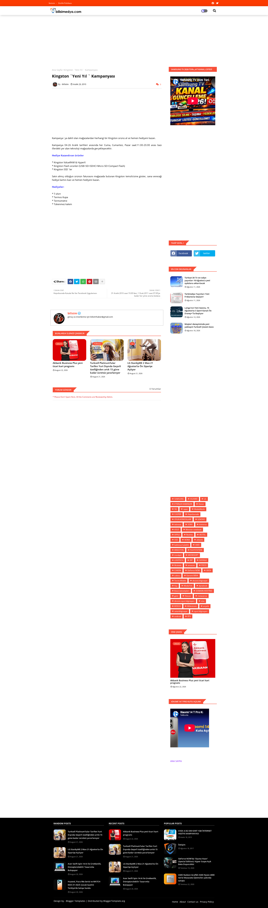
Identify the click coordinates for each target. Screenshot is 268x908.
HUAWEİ (193, 499)
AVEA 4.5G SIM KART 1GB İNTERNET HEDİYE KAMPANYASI (195, 832)
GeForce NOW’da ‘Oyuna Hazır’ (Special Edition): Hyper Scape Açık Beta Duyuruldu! (194, 861)
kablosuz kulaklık (181, 545)
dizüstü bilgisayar (200, 580)
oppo (185, 509)
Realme (189, 534)
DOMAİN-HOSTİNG (204, 590)
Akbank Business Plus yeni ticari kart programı (68, 364)
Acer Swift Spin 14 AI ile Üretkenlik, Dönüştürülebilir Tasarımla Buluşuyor (84, 867)
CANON (177, 570)
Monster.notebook (193, 529)
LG (205, 499)
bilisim (72, 313)
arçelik (206, 606)
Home (175, 901)
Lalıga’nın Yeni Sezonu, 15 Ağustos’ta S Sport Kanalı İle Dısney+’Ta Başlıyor (198, 310)
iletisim (52, 3)
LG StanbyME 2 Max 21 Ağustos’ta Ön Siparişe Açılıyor (140, 366)
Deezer (188, 596)
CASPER (177, 514)
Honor (201, 504)
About (183, 901)
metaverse (202, 596)
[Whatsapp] (83, 281)
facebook (183, 253)
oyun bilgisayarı (201, 611)
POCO (203, 565)
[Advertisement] (134, 39)
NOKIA (187, 539)
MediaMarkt (199, 509)
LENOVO (201, 519)
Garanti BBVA (192, 575)
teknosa (177, 524)
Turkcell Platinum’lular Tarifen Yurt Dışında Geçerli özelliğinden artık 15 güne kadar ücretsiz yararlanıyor (105, 367)
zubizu (177, 575)
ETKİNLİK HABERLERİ (183, 504)
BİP (191, 560)
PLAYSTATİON (196, 550)
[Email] (96, 281)
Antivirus (203, 524)
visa (202, 601)
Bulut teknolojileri (181, 590)
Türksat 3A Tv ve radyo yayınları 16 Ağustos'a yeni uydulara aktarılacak (197, 280)
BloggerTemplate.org (114, 900)
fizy (175, 585)
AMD (197, 545)
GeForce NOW (194, 570)
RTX (189, 616)
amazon (191, 565)
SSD (176, 539)
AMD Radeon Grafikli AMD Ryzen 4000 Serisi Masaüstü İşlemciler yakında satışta (196, 877)
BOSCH (177, 606)
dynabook (203, 585)
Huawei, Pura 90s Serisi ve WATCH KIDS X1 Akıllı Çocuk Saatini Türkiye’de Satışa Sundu (84, 884)
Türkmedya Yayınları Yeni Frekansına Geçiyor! (197, 295)
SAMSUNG (179, 499)
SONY (190, 524)
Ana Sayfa (57, 69)
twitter (206, 253)
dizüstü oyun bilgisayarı (184, 601)
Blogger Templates (75, 900)
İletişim (181, 844)
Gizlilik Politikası (65, 3)
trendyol (177, 555)
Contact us (192, 901)
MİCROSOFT (193, 555)
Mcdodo (177, 565)
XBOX (208, 570)
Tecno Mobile (180, 580)
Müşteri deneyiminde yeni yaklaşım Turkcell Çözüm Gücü (199, 325)
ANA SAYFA (176, 761)
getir (176, 596)
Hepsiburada (193, 514)
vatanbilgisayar (181, 611)
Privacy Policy (207, 901)
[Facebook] (70, 281)
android (177, 616)
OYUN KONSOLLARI (182, 519)
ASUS (176, 529)
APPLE (177, 534)
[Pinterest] (89, 281)
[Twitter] (77, 281)
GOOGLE (203, 560)
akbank (200, 539)
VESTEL (202, 534)
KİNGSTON (179, 550)
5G (175, 509)
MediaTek (188, 585)
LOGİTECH (178, 560)
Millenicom (192, 606)
